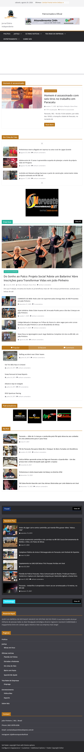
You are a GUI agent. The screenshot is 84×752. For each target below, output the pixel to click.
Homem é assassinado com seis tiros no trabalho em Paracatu (61, 99)
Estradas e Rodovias (11, 661)
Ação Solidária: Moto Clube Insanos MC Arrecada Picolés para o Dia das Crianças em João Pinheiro (49, 311)
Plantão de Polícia (50, 91)
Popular (16, 347)
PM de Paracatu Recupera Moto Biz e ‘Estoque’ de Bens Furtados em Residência (48, 449)
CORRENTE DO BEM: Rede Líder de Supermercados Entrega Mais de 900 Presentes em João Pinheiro (48, 300)
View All (78, 221)
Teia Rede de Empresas (54, 34)
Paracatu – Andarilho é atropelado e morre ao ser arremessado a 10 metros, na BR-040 (48, 587)
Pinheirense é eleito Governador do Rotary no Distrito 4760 (40, 472)
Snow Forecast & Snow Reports (16, 374)
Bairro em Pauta (10, 670)
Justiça (16, 34)
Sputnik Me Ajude (10, 675)
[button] (20, 33)
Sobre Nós (27, 39)
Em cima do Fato (10, 666)
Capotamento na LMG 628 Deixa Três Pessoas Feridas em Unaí (42, 563)
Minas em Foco (9, 648)
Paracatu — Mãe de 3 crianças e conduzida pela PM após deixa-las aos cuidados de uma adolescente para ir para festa (48, 437)
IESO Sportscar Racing (13, 393)
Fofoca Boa (8, 693)
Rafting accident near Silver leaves (31, 354)
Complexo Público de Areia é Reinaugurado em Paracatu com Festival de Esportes (49, 552)
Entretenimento (10, 39)
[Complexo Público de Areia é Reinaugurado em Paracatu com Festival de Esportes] (10, 554)
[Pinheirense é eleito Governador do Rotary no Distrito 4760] (10, 474)
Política (7, 34)
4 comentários (38, 304)
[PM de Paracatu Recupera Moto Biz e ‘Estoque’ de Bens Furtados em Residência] (10, 451)
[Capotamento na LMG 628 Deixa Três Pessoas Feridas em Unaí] (10, 565)
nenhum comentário (39, 154)
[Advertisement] (42, 58)
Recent (43, 347)
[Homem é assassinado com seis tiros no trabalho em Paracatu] (22, 97)
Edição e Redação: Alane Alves (68, 106)
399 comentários (23, 387)
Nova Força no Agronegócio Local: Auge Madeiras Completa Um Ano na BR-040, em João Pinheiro (48, 335)
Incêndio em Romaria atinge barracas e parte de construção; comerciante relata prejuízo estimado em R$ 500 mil (48, 163)
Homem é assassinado (67, 110)
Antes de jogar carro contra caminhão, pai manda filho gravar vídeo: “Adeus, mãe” (47, 529)
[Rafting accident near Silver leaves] (10, 356)
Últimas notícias (32, 34)
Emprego (7, 684)
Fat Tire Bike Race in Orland (15, 365)
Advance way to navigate (14, 384)
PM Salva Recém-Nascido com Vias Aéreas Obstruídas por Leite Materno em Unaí (49, 483)
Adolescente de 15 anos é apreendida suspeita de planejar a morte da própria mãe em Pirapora (48, 150)
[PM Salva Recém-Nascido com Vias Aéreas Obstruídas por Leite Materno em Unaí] (10, 485)
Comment (70, 347)
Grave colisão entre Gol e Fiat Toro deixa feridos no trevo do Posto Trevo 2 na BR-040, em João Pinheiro (48, 176)
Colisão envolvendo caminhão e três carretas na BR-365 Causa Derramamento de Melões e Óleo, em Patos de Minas (49, 540)
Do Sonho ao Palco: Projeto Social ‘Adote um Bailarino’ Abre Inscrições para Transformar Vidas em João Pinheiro (41, 278)
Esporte (7, 698)
